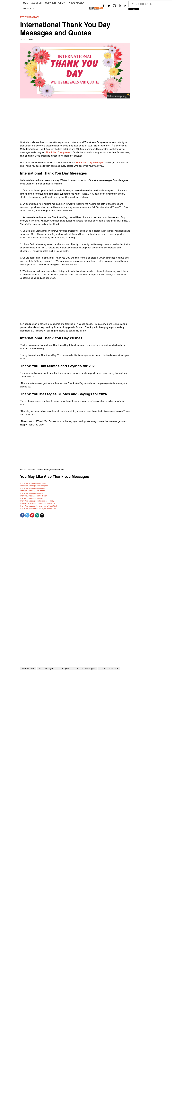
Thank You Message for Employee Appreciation (38, 508)
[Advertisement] (75, 121)
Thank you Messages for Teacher (32, 490)
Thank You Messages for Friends (32, 488)
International (28, 668)
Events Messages (29, 17)
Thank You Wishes (109, 668)
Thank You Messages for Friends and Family (37, 501)
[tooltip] (103, 5)
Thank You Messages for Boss (31, 493)
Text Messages (46, 668)
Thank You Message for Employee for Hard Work (38, 506)
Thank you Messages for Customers (34, 495)
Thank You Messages (84, 668)
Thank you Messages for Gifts (31, 498)
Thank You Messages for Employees (34, 485)
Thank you (63, 668)
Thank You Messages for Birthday (33, 483)
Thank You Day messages (90, 162)
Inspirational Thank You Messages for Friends (37, 503)
